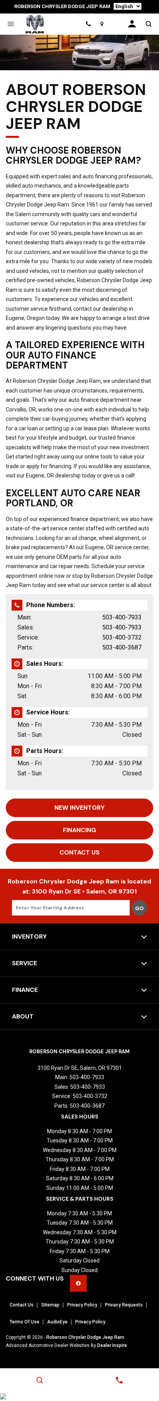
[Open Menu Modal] (10, 24)
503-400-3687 (122, 647)
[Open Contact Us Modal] (119, 1380)
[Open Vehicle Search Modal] (148, 24)
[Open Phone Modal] (88, 24)
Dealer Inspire (112, 1345)
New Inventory (79, 808)
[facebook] (78, 1283)
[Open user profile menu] (132, 24)
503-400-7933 (122, 617)
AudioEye (57, 1322)
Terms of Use (24, 1322)
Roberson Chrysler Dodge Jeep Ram (85, 1337)
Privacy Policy (82, 1305)
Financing (79, 830)
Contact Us (79, 852)
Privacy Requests (124, 1305)
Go (139, 908)
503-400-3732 (122, 637)
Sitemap (50, 1305)
